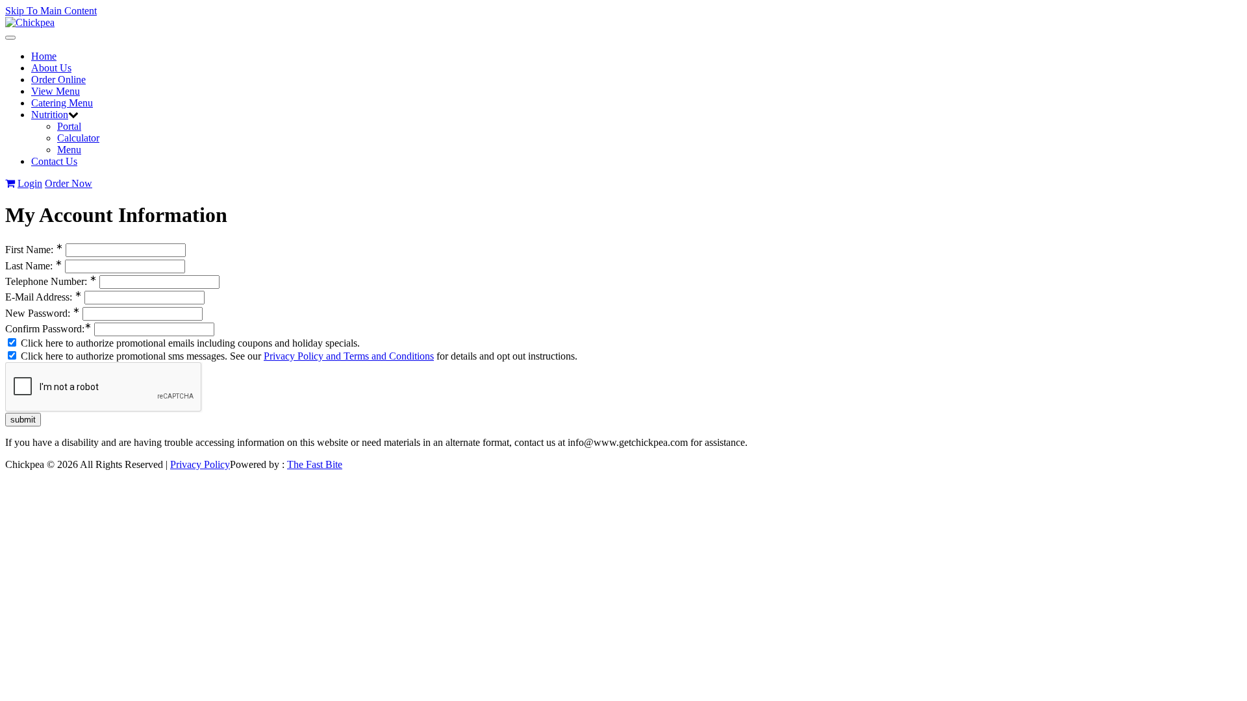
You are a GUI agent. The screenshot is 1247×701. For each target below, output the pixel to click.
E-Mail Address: (43, 296)
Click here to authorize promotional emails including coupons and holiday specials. (189, 343)
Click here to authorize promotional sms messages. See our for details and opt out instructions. (297, 356)
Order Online (58, 79)
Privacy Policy (200, 464)
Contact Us (54, 161)
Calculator (78, 137)
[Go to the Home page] (30, 22)
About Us (51, 67)
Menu (69, 149)
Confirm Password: (48, 328)
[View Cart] (10, 183)
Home (44, 56)
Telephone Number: (51, 281)
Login (30, 183)
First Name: (34, 249)
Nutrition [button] (49, 114)
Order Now (68, 183)
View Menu (55, 91)
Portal (69, 126)
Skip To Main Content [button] (51, 10)
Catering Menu (62, 102)
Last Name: (33, 265)
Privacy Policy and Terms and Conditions (349, 356)
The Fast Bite (314, 464)
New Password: (42, 313)
